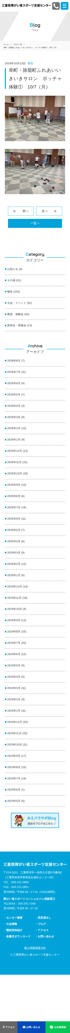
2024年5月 (13, 665)
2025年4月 (13, 541)
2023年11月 (14, 733)
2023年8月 (13, 767)
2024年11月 (14, 597)
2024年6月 (13, 654)
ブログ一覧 (17, 44)
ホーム (6, 44)
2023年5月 (13, 800)
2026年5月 (13, 394)
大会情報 (11, 923)
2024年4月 (13, 676)
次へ (46, 211)
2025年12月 (14, 450)
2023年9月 (13, 755)
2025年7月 (13, 507)
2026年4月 (13, 405)
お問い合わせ (33, 1027)
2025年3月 (13, 552)
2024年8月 (13, 631)
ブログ (42, 923)
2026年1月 (13, 439)
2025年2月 (13, 563)
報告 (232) (13, 291)
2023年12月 (14, 721)
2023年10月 (14, 744)
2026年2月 (13, 428)
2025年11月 (14, 462)
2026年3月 (13, 417)
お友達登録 (60, 1027)
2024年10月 (14, 608)
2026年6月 (13, 383)
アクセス (10, 1027)
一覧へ (35, 223)
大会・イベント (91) (19, 302)
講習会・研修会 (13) (19, 325)
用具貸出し (44, 917)
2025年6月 (13, 518)
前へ (24, 211)
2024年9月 (13, 620)
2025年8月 (13, 496)
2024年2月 (13, 699)
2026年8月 (13, 360)
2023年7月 (13, 778)
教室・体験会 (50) (18, 314)
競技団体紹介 (14, 930)
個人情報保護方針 (35, 947)
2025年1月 (13, 575)
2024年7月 (13, 642)
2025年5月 (13, 530)
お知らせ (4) (14, 269)
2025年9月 (13, 484)
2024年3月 (13, 688)
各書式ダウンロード (18, 936)
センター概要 (14, 917)
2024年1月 (13, 710)
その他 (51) (14, 280)
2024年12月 (14, 586)
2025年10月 (14, 473)
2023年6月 (13, 789)
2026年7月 (13, 371)
